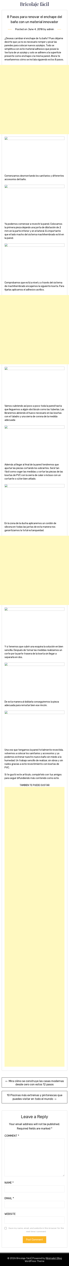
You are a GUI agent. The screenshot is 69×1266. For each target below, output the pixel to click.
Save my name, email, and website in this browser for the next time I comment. (36, 1230)
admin (50, 29)
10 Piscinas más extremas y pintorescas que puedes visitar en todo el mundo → (34, 1097)
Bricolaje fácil (34, 4)
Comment (12, 1135)
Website (10, 1214)
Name (9, 1182)
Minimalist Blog (54, 1258)
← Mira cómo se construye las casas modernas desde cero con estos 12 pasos (34, 1082)
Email (9, 1198)
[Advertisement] (34, 99)
